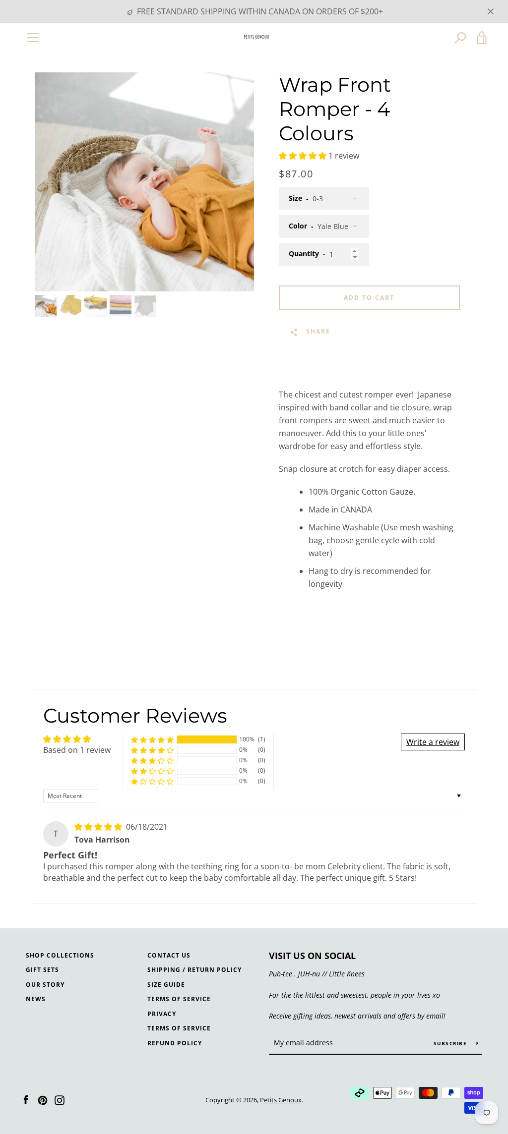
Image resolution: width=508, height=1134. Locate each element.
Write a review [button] (432, 742)
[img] (99, 826)
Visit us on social (312, 956)
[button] (303, 155)
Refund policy (174, 1043)
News (36, 999)
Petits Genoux (281, 1099)
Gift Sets (42, 969)
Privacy (161, 1014)
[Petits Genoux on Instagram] (59, 1099)
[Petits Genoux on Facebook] (26, 1099)
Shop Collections (60, 955)
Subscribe (451, 1043)
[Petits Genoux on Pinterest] (43, 1099)
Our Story (45, 984)
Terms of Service (179, 999)
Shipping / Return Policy (194, 969)
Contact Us (168, 955)
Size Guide (166, 984)
